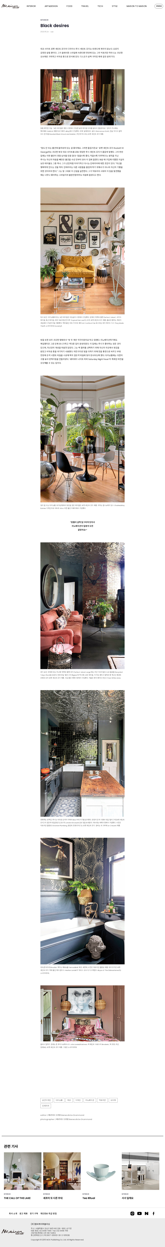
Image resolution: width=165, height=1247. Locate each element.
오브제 (113, 1100)
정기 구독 (34, 1213)
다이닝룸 (59, 1100)
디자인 (78, 1100)
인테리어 (45, 1106)
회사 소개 (13, 1213)
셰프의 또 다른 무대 (53, 1198)
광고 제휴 (23, 1213)
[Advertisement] (82, 1078)
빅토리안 (102, 1100)
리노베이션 (89, 1100)
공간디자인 (46, 1100)
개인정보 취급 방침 (48, 1213)
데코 (69, 1100)
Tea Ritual (88, 1198)
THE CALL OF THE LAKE (17, 1198)
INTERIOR (44, 20)
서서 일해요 (127, 1198)
